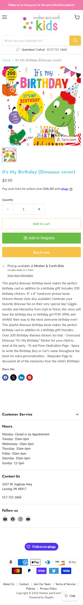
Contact (24, 584)
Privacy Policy (48, 588)
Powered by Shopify (41, 597)
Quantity (7, 199)
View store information (20, 275)
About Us (8, 584)
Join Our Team (42, 584)
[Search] (75, 41)
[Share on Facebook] (5, 377)
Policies (30, 588)
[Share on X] (13, 377)
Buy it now (41, 252)
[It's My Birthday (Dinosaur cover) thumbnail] (9, 155)
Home (6, 60)
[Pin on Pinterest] (29, 377)
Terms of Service (65, 584)
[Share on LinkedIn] (21, 377)
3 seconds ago (42, 238)
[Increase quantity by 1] (39, 209)
